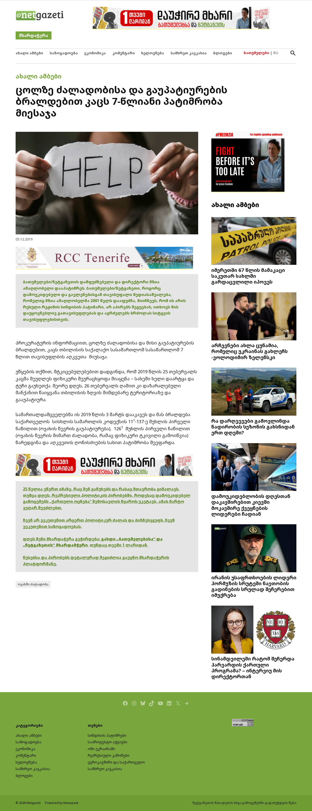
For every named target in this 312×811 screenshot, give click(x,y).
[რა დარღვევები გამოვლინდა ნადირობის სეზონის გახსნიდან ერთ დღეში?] (253, 392)
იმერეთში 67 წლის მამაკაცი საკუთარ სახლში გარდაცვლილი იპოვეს (248, 276)
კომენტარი (123, 53)
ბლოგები (222, 53)
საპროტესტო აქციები (107, 742)
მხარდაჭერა (33, 35)
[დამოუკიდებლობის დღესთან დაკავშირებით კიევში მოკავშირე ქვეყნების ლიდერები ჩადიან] (253, 468)
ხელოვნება (152, 53)
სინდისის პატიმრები (107, 735)
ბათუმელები (256, 52)
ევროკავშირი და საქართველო (116, 762)
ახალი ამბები (29, 53)
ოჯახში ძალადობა (33, 584)
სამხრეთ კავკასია (189, 53)
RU (275, 52)
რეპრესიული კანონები (108, 755)
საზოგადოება (64, 53)
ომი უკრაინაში (101, 748)
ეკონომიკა (95, 53)
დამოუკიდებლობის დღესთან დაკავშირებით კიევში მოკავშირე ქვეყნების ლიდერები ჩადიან (250, 505)
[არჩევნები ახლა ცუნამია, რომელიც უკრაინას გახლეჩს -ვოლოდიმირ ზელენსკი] (253, 317)
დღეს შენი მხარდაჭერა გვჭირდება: (62, 539)
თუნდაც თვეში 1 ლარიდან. (119, 545)
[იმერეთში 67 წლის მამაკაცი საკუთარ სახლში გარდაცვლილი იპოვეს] (253, 241)
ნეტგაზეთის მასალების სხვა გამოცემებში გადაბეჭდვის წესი (244, 803)
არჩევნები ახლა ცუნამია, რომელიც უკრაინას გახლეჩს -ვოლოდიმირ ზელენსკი (249, 351)
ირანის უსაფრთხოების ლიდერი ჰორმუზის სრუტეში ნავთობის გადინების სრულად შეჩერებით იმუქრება (253, 586)
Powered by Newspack (61, 803)
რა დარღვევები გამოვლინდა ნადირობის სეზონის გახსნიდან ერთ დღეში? (253, 426)
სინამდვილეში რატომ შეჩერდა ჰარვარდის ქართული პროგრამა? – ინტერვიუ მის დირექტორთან (252, 667)
